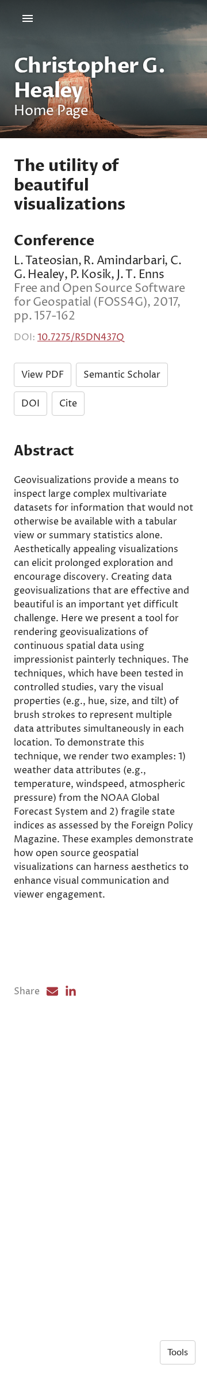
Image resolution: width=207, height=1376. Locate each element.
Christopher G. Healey (89, 78)
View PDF (42, 374)
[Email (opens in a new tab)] (52, 991)
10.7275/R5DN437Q (80, 337)
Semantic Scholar (121, 374)
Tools (177, 1352)
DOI (30, 403)
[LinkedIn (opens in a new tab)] (70, 991)
